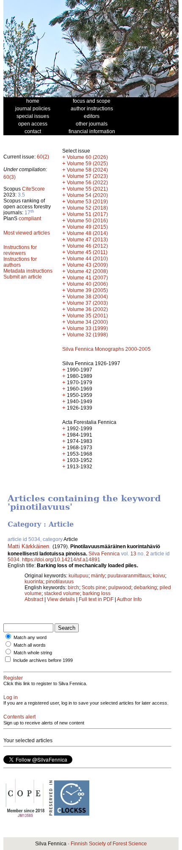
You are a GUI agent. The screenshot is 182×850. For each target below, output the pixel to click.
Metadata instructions (27, 271)
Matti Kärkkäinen (28, 546)
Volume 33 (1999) (87, 328)
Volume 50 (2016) (87, 221)
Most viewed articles (26, 233)
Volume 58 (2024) (87, 170)
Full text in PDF (96, 599)
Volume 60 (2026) (87, 157)
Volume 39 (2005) (87, 290)
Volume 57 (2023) (87, 176)
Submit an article (22, 277)
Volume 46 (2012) (87, 246)
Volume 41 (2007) (87, 278)
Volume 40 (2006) (87, 284)
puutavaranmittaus (129, 576)
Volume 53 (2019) (87, 202)
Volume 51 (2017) (87, 214)
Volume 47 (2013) (87, 240)
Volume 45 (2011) (87, 252)
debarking (145, 587)
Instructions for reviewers (20, 250)
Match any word (30, 637)
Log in (10, 697)
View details (61, 599)
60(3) (9, 177)
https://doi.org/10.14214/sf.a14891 (61, 560)
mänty (98, 576)
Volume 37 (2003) (87, 303)
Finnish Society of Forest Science (109, 844)
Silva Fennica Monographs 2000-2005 (106, 349)
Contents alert (19, 717)
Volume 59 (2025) (87, 164)
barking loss (96, 593)
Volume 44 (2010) (87, 259)
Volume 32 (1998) (87, 335)
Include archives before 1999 (43, 660)
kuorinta (34, 582)
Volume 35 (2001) (87, 316)
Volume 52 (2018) (87, 208)
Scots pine (94, 587)
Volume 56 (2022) (87, 183)
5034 (13, 560)
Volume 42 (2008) (87, 271)
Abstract (34, 599)
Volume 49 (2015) (87, 227)
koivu (159, 576)
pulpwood (119, 587)
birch (73, 587)
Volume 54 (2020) (87, 195)
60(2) (43, 157)
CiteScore (33, 189)
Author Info (129, 599)
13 (133, 554)
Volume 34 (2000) (87, 322)
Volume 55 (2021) (87, 189)
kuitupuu (78, 576)
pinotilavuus (60, 582)
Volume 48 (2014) (87, 233)
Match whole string (33, 652)
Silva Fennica (104, 554)
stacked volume (62, 593)
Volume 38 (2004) (87, 297)
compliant (30, 218)
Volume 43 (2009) (87, 265)
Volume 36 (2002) (87, 309)
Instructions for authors (20, 262)
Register (13, 678)
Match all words (30, 645)
